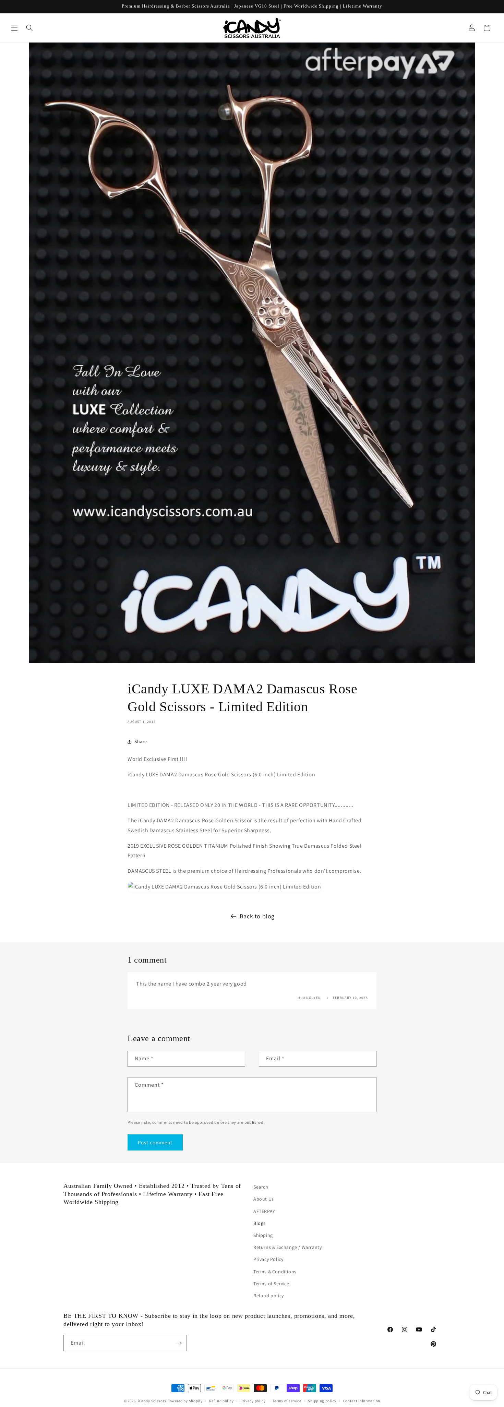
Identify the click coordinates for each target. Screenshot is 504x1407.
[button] (14, 27)
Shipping (263, 1235)
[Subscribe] (179, 1343)
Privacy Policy (268, 1259)
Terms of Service (271, 1283)
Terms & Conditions (275, 1271)
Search (260, 1187)
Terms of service (287, 1400)
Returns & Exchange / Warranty (287, 1247)
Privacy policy (253, 1400)
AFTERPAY (264, 1211)
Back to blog (257, 916)
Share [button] (140, 741)
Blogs (259, 1223)
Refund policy (268, 1295)
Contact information (361, 1400)
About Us (263, 1199)
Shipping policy (322, 1400)
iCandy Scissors (152, 1400)
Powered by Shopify (185, 1400)
